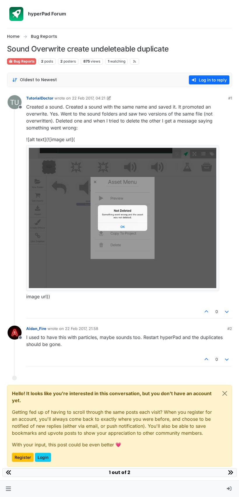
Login (43, 457)
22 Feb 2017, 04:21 (88, 98)
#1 (230, 98)
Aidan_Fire (36, 328)
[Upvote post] (206, 311)
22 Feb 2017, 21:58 (81, 328)
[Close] (225, 393)
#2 (229, 328)
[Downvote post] (227, 311)
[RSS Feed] (134, 61)
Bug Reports (24, 61)
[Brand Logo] (16, 14)
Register (23, 457)
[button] (8, 489)
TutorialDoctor (39, 98)
